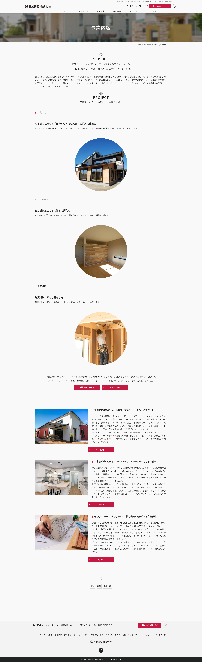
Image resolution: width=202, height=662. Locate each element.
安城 (93, 586)
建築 (99, 586)
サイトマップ (160, 635)
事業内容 (107, 586)
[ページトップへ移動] (167, 625)
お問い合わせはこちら (160, 6)
